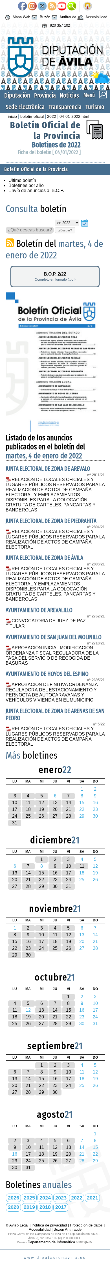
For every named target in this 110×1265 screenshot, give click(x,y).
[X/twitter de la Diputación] (42, 6)
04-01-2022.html (74, 116)
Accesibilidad (96, 17)
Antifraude (67, 17)
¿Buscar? (65, 230)
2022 (51, 116)
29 (41, 886)
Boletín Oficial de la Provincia (45, 130)
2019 (29, 1207)
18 (28, 809)
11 (28, 802)
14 (68, 802)
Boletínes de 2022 (56, 145)
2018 (45, 1207)
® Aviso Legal (18, 1225)
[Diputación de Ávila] (55, 81)
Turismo (94, 107)
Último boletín (22, 180)
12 (41, 802)
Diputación (17, 95)
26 (41, 816)
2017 (61, 1207)
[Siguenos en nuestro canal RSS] (52, 6)
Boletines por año (26, 185)
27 (55, 816)
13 (55, 802)
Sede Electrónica (25, 107)
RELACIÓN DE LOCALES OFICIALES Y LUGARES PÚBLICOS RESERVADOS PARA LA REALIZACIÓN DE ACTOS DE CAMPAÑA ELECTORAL (55, 539)
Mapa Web (21, 17)
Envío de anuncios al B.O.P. (36, 190)
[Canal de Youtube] (62, 6)
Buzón (44, 17)
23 (55, 879)
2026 (13, 1198)
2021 (92, 1198)
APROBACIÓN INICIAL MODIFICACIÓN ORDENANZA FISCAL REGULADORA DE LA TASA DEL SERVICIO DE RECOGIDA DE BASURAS (52, 655)
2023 (61, 1198)
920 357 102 (59, 25)
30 (55, 886)
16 (55, 873)
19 (41, 809)
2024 (45, 1198)
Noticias (69, 95)
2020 (13, 1207)
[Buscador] (72, 6)
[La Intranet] (88, 6)
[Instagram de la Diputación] (32, 6)
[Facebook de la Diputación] (22, 6)
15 (41, 873)
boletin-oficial (32, 116)
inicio (12, 116)
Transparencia (65, 107)
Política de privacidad (49, 1225)
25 (28, 816)
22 (41, 879)
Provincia (45, 95)
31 (14, 822)
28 (68, 816)
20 (55, 809)
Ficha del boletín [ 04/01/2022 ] (49, 152)
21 (68, 809)
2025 (29, 1198)
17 (14, 809)
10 (14, 802)
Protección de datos (86, 1225)
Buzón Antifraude (68, 1229)
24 (14, 816)
